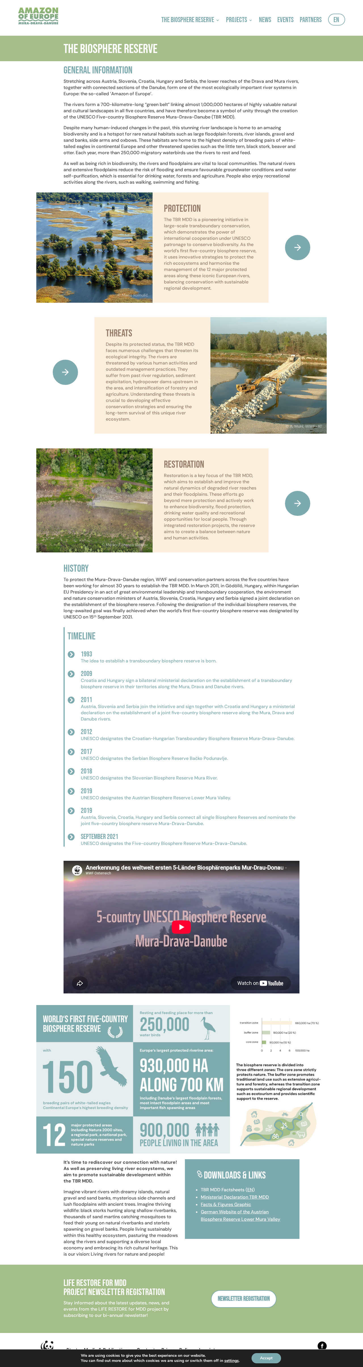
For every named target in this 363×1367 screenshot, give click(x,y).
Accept (266, 1358)
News (265, 21)
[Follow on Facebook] (322, 1346)
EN (336, 21)
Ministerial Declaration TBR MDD (235, 1197)
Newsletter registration (244, 1299)
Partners (311, 21)
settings (231, 1360)
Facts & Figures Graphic (226, 1204)
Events (285, 21)
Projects (236, 21)
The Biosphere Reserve (187, 21)
